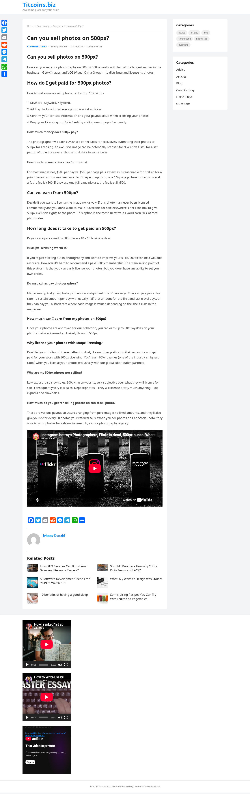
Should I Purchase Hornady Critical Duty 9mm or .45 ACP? (134, 568)
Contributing (43, 26)
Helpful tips (201, 38)
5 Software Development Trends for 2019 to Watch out (65, 581)
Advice (181, 32)
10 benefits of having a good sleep (64, 595)
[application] (47, 644)
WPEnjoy (128, 786)
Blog (206, 32)
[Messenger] (4, 52)
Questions (183, 44)
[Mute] (60, 665)
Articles (194, 32)
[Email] (4, 37)
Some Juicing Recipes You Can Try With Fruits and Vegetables (133, 597)
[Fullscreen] (66, 665)
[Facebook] (4, 22)
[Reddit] (4, 44)
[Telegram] (4, 59)
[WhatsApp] (4, 66)
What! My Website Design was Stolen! (136, 579)
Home (30, 26)
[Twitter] (4, 30)
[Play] (27, 665)
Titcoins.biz (39, 5)
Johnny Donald (59, 46)
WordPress (154, 786)
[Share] (4, 74)
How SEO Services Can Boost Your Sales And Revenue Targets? (63, 568)
